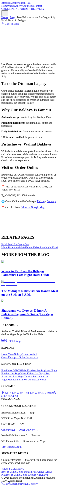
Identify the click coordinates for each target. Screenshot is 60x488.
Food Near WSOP (11, 370)
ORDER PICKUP (11, 8)
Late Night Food (49, 247)
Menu (11, 5)
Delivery (33, 483)
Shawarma (13, 247)
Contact (38, 5)
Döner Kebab (33, 247)
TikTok (12, 341)
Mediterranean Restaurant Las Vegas (27, 379)
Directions (15, 483)
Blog (31, 5)
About (25, 5)
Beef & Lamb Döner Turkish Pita (18, 471)
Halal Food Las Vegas (13, 244)
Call (6, 483)
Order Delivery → (28, 357)
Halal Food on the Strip (33, 370)
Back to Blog (11, 23)
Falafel (22, 247)
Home (4, 5)
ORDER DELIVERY (32, 8)
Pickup (24, 483)
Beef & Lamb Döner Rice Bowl (22, 474)
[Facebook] (6, 341)
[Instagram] (3, 341)
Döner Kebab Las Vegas (33, 373)
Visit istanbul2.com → (13, 446)
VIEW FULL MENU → (14, 468)
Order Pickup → (10, 357)
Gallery (18, 5)
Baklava (43, 474)
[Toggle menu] (4, 13)
